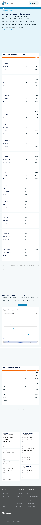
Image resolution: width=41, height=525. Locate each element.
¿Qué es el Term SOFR (19, 493)
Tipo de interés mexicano (28, 457)
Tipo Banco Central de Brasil (33, 494)
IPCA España (5, 204)
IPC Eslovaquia (6, 92)
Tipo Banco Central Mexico (32, 497)
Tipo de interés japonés (28, 455)
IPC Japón (5, 137)
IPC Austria (5, 63)
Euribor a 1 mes (5, 493)
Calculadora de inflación (8, 454)
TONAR (4, 508)
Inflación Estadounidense (8, 468)
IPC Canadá (5, 76)
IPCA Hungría (6, 223)
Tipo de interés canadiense (28, 441)
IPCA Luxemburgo (7, 236)
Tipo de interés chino (27, 446)
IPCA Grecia (5, 220)
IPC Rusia (5, 165)
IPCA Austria (5, 185)
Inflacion (6, 10)
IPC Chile (5, 79)
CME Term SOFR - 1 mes (28, 470)
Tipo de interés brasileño (28, 437)
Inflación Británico (7, 459)
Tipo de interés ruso (27, 459)
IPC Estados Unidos (7, 101)
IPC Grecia (5, 111)
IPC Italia (5, 133)
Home (3, 10)
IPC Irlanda (5, 124)
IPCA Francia (5, 217)
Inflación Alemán (7, 457)
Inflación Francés (7, 472)
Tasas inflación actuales (32, 503)
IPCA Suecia (5, 255)
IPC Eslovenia (6, 95)
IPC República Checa (7, 162)
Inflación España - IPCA (32, 506)
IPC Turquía (5, 178)
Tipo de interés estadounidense (29, 448)
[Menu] (3, 8)
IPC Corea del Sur (6, 85)
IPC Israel (5, 130)
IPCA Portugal (6, 246)
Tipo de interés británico (28, 439)
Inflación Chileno (7, 461)
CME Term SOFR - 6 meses (28, 474)
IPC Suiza (5, 175)
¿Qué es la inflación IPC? (19, 503)
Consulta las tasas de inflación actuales (10, 29)
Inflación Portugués (7, 479)
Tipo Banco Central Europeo (33, 496)
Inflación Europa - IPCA (32, 508)
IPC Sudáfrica (6, 169)
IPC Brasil (5, 69)
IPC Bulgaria (5, 72)
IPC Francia (5, 108)
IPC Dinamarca (6, 88)
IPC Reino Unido (6, 159)
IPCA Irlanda (5, 226)
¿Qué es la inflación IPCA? (32, 505)
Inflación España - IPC (19, 506)
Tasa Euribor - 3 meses (8, 441)
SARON (4, 503)
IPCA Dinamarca (6, 194)
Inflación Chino (7, 463)
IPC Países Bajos (6, 149)
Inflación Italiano (7, 474)
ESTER (4, 505)
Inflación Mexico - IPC (19, 508)
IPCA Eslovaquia (6, 198)
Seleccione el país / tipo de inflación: (9, 304)
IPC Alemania (5, 60)
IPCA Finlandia (6, 214)
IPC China (5, 82)
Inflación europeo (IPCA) (8, 470)
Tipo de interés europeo (28, 450)
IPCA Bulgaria (6, 191)
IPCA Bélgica (5, 188)
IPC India (5, 117)
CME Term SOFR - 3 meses (28, 472)
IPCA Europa (5, 210)
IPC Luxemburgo (6, 140)
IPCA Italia (5, 230)
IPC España (5, 98)
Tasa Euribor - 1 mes (7, 439)
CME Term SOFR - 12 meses (28, 477)
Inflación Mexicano (7, 477)
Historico (11, 10)
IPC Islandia (5, 127)
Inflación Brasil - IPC (18, 505)
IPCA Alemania (6, 181)
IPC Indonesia (6, 121)
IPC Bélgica (5, 66)
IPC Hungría (5, 114)
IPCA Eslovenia (6, 201)
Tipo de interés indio (27, 452)
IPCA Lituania (6, 233)
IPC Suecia (5, 172)
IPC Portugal (5, 156)
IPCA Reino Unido (6, 249)
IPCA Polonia (5, 242)
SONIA (4, 506)
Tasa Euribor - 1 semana (8, 437)
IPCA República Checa (7, 252)
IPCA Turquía (5, 258)
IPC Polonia (5, 153)
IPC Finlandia (5, 104)
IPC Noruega (5, 146)
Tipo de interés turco (27, 461)
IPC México (5, 143)
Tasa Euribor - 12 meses (8, 446)
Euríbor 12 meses (6, 496)
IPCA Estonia (5, 207)
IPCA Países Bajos (6, 239)
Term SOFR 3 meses (18, 496)
